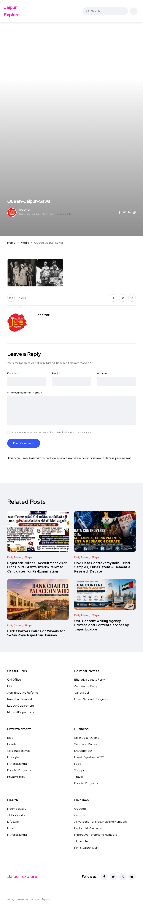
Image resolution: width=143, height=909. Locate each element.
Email (56, 373)
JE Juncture (82, 841)
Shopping (80, 770)
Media (25, 243)
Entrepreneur (83, 751)
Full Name (13, 373)
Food (77, 764)
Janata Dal (81, 693)
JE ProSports (16, 815)
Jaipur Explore (12, 11)
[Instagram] (122, 876)
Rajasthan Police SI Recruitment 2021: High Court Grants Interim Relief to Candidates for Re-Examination (37, 567)
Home (11, 243)
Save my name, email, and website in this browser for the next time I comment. (51, 432)
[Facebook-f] (104, 876)
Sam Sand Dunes (85, 744)
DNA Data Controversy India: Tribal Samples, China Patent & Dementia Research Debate (102, 567)
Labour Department (20, 706)
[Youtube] (132, 876)
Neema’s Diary (16, 809)
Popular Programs (19, 770)
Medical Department (21, 712)
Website (102, 373)
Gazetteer (81, 815)
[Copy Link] (134, 213)
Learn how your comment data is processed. (99, 458)
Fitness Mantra (17, 764)
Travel (78, 777)
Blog (10, 738)
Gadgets (80, 809)
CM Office (14, 680)
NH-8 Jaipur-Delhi (86, 848)
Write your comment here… (24, 392)
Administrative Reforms (22, 693)
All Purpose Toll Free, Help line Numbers (100, 822)
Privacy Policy (16, 777)
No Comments (63, 213)
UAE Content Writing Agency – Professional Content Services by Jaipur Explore (101, 625)
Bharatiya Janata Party (89, 680)
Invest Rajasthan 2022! (89, 757)
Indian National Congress (90, 699)
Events (11, 744)
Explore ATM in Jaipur (88, 828)
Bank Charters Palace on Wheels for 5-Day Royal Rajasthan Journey (36, 633)
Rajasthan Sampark (20, 699)
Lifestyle (13, 757)
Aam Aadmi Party (85, 686)
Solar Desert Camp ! (87, 738)
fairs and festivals (18, 751)
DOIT (10, 686)
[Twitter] (113, 876)
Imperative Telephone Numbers (95, 835)
